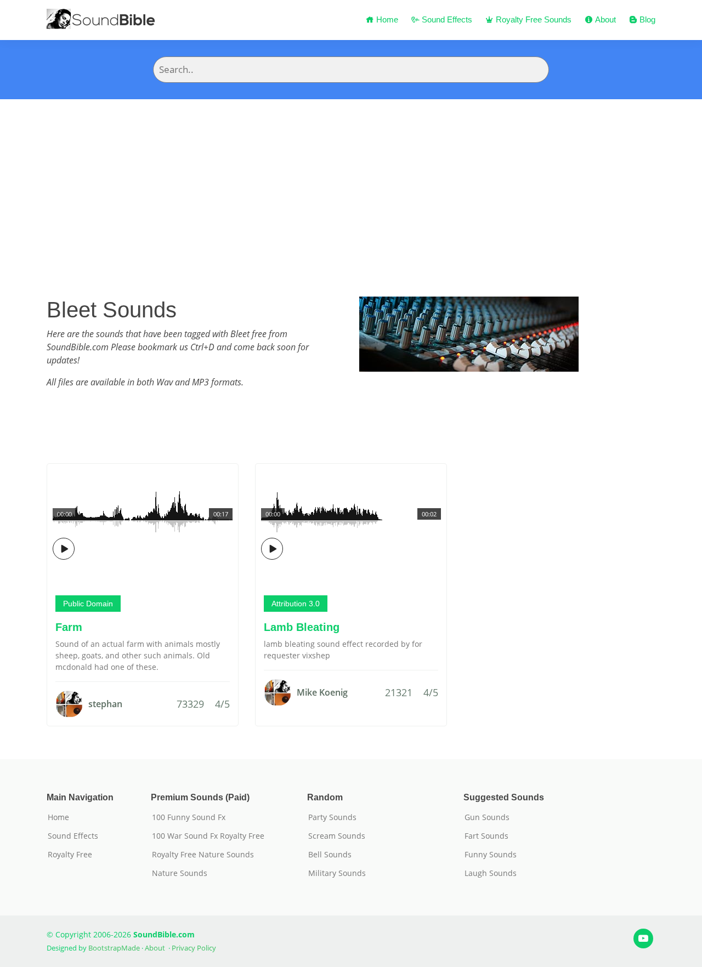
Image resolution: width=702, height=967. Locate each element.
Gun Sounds (487, 817)
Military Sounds (337, 873)
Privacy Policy (194, 948)
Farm (68, 627)
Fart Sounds (486, 836)
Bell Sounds (330, 854)
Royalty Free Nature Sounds (203, 854)
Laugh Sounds (491, 873)
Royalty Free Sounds (532, 19)
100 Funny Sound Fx (188, 817)
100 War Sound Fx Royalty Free (208, 836)
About (604, 19)
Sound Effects (446, 19)
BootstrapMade (114, 948)
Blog (646, 19)
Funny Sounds (491, 854)
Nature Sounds (179, 873)
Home (386, 19)
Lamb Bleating (301, 627)
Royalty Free (70, 854)
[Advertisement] (351, 181)
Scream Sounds (336, 836)
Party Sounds (332, 817)
